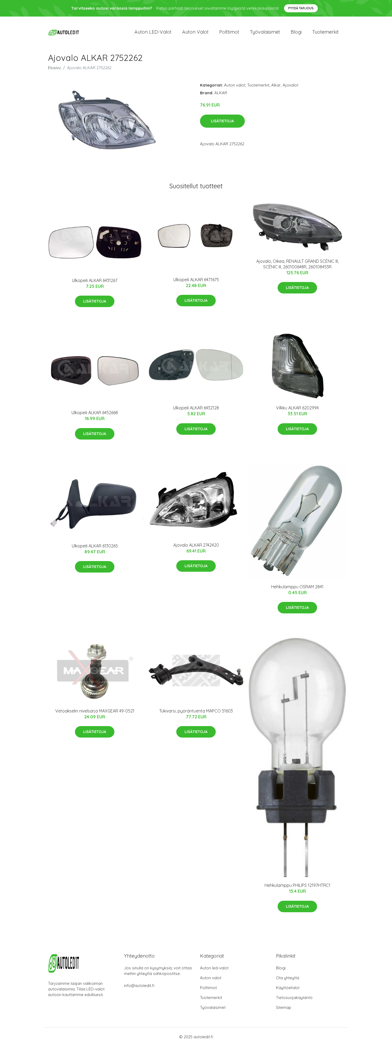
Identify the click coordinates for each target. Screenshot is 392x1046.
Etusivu (54, 67)
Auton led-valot (214, 967)
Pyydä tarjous (301, 8)
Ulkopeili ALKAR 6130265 (95, 546)
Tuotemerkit (325, 32)
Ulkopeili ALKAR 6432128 (196, 407)
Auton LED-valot (152, 32)
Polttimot (229, 32)
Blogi (296, 32)
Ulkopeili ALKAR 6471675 (196, 279)
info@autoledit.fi (139, 985)
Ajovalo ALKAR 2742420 (196, 545)
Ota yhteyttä (287, 977)
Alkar (276, 85)
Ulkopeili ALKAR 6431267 (94, 280)
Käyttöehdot (287, 987)
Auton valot (195, 32)
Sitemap (283, 1007)
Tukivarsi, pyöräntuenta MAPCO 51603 (196, 711)
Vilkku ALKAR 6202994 (297, 407)
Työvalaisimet (265, 32)
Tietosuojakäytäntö (294, 997)
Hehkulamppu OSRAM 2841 (297, 586)
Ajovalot (290, 85)
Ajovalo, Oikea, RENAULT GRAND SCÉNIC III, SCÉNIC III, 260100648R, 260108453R (297, 263)
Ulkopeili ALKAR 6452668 (94, 412)
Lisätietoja (222, 121)
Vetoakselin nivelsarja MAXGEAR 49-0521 (94, 711)
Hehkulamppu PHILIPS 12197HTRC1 (297, 885)
